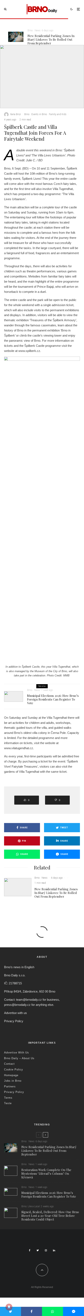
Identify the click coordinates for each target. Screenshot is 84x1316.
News (38, 30)
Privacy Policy (13, 1021)
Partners (10, 1086)
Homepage (11, 1075)
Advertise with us (15, 1013)
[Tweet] (10, 1311)
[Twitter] (37, 1250)
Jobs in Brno (12, 1080)
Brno (30, 30)
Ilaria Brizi (15, 114)
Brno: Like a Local (30, 1206)
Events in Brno (39, 114)
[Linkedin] (54, 1250)
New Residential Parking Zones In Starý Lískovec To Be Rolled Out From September (51, 39)
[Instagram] (46, 1250)
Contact (9, 1063)
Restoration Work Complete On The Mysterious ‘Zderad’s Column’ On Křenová (46, 1173)
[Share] (31, 1311)
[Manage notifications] (9, 1307)
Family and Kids (57, 114)
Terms (8, 1097)
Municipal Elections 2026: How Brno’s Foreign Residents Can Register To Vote (53, 699)
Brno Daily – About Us (19, 1058)
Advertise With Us (16, 1052)
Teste (8, 1103)
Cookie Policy (13, 1069)
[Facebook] (29, 1250)
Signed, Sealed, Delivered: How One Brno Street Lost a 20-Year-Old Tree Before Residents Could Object (50, 1215)
